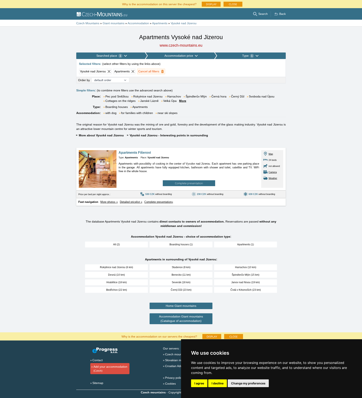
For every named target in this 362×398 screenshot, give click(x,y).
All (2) (116, 244)
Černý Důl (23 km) (181, 289)
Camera (273, 172)
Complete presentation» (158, 201)
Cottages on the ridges (120, 100)
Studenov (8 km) (181, 267)
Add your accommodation (110, 368)
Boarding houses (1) (181, 244)
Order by (84, 80)
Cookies (170, 383)
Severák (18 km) (181, 282)
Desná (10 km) (116, 274)
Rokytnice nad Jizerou (148, 96)
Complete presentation (189, 183)
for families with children (137, 113)
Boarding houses (116, 107)
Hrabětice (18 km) (116, 282)
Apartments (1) (245, 244)
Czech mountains (176, 354)
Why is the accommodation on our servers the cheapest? (159, 336)
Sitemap (97, 383)
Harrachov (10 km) (245, 267)
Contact (97, 360)
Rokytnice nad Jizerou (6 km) (116, 267)
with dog (110, 113)
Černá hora (218, 96)
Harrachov (174, 96)
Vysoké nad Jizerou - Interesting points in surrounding (169, 135)
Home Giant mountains (181, 305)
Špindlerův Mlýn (196, 96)
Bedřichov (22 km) (116, 289)
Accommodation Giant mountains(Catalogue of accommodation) (181, 318)
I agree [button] (199, 383)
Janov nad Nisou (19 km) (245, 282)
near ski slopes (167, 113)
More (182, 100)
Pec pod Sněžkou (117, 96)
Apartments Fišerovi (135, 152)
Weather (273, 178)
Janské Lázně (149, 100)
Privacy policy (174, 377)
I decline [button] (218, 383)
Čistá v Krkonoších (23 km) (245, 289)
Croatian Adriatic (176, 366)
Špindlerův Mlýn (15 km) (245, 274)
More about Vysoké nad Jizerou (101, 135)
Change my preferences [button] (248, 383)
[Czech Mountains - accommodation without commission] (101, 14)
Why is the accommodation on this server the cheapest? (159, 4)
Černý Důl (237, 96)
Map (271, 154)
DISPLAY (211, 4)
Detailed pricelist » (131, 201)
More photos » (109, 201)
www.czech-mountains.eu (181, 45)
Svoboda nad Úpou (261, 96)
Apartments (140, 107)
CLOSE (233, 4)
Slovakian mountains (179, 360)
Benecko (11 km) (181, 274)
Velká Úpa (170, 100)
